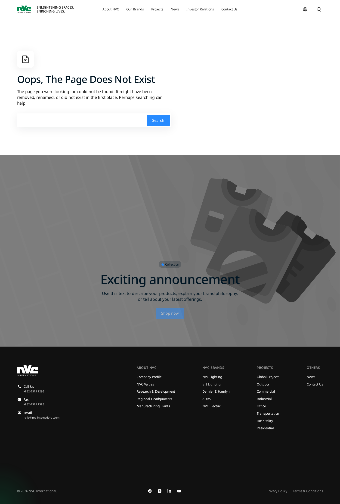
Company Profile (149, 377)
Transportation (268, 413)
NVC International (42, 491)
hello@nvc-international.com (41, 417)
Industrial (264, 399)
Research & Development (156, 391)
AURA (206, 399)
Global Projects (268, 377)
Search (158, 120)
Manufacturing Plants (153, 406)
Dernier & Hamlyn (216, 391)
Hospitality (265, 421)
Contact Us (315, 384)
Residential (265, 428)
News (311, 377)
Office (261, 406)
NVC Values (145, 384)
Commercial (266, 391)
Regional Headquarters (154, 399)
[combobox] (314, 9)
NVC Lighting (212, 377)
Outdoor (263, 384)
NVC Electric (211, 406)
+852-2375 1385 (34, 404)
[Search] (319, 9)
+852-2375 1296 (34, 391)
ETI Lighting (211, 384)
